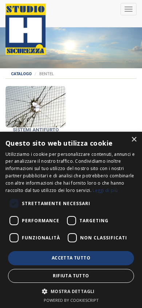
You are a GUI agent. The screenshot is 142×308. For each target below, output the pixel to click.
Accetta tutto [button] (71, 258)
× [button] (134, 139)
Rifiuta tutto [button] (71, 276)
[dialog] (71, 220)
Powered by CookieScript (71, 300)
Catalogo (21, 74)
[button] (70, 291)
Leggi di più (105, 190)
